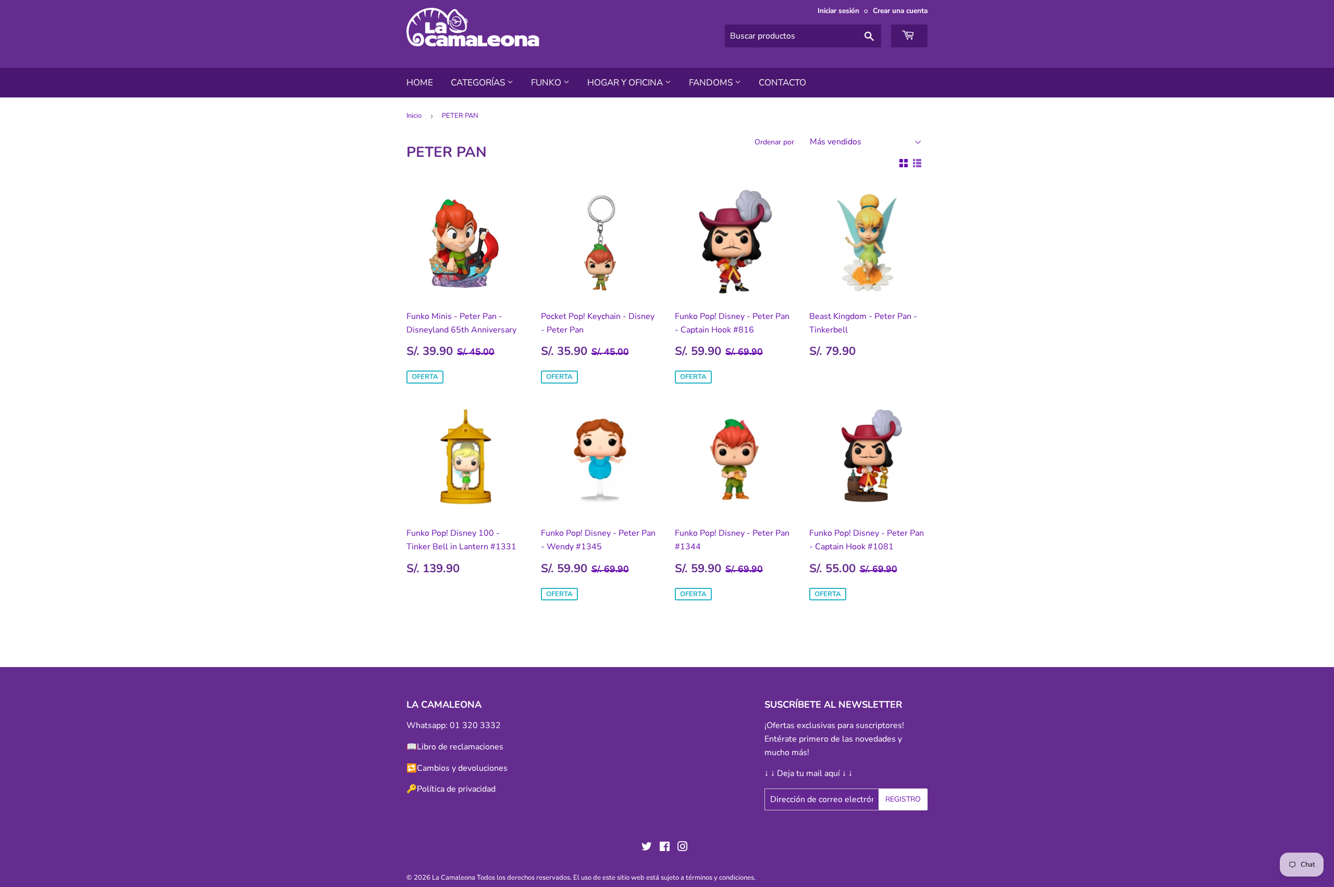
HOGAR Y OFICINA (626, 83)
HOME (419, 83)
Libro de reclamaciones (460, 747)
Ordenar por (774, 142)
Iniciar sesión (838, 11)
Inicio (414, 115)
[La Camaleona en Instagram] (682, 848)
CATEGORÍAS (479, 83)
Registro (903, 799)
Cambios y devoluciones (462, 768)
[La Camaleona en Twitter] (646, 848)
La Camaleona (453, 877)
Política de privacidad (456, 789)
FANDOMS (712, 83)
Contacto (782, 83)
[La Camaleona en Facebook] (664, 848)
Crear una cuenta (900, 11)
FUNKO (547, 83)
